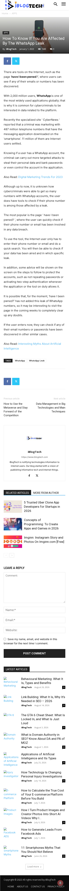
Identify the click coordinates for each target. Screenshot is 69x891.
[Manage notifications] (60, 883)
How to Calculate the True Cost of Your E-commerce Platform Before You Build (42, 794)
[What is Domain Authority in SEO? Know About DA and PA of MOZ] (11, 740)
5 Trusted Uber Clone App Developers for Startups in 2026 (42, 507)
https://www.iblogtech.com (34, 457)
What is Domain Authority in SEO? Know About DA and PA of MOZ (43, 739)
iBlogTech (11, 49)
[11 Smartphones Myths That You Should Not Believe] (11, 853)
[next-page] (12, 555)
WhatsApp (20, 360)
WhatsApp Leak (37, 360)
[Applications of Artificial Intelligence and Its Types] (11, 759)
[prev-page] (6, 555)
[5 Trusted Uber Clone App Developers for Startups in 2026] (13, 506)
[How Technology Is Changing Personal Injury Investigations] (11, 777)
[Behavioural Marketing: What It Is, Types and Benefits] (11, 684)
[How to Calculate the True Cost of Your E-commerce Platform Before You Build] (11, 795)
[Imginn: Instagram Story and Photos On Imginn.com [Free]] (13, 541)
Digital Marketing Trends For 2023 (40, 177)
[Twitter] (16, 61)
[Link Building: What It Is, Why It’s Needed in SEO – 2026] (11, 702)
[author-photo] (34, 446)
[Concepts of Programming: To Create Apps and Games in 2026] (13, 524)
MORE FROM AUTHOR (46, 492)
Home (5, 13)
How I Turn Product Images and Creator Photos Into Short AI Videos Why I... (43, 814)
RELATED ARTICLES (17, 492)
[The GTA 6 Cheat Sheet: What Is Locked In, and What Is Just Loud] (11, 720)
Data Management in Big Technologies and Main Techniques (50, 407)
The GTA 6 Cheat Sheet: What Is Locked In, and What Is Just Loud (43, 719)
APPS (14, 13)
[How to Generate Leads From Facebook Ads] (11, 835)
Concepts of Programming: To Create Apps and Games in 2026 (41, 524)
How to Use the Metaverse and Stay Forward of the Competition (16, 409)
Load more (33, 866)
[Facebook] (7, 61)
